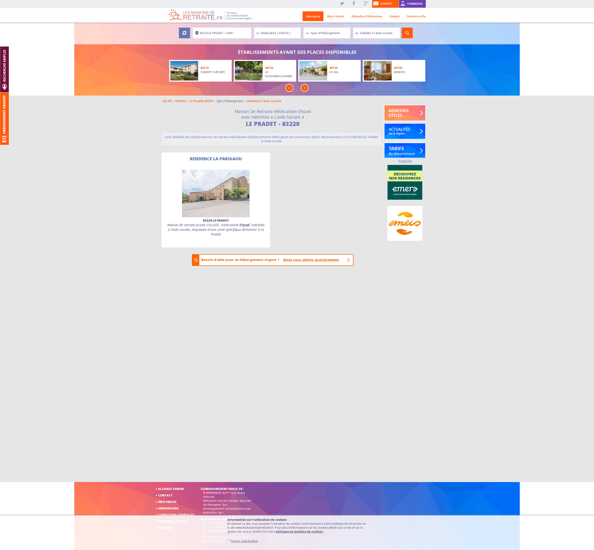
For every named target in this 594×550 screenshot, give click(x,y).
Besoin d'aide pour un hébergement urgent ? (270, 259)
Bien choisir (335, 16)
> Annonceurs (167, 508)
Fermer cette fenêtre (244, 541)
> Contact (164, 495)
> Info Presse (166, 502)
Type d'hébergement (229, 101)
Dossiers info (416, 16)
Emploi (395, 16)
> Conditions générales (174, 515)
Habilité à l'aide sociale (264, 101)
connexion (414, 3)
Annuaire (313, 16)
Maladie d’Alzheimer (367, 16)
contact (386, 3)
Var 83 (166, 101)
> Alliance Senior (169, 489)
